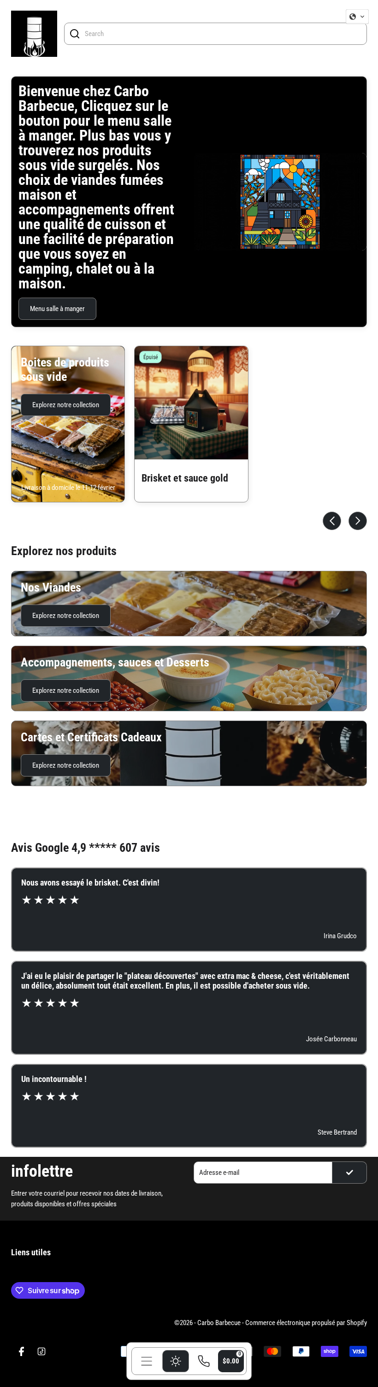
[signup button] (349, 1172)
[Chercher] (74, 33)
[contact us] (204, 1361)
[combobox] (223, 34)
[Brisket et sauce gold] (191, 402)
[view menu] (146, 1361)
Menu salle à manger (57, 309)
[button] (357, 16)
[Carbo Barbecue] (34, 34)
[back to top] (355, 1195)
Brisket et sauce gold (185, 478)
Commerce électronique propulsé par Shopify (306, 1323)
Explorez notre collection (65, 405)
